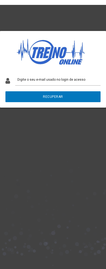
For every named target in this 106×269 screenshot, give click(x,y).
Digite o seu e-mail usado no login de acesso (51, 80)
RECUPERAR (53, 97)
